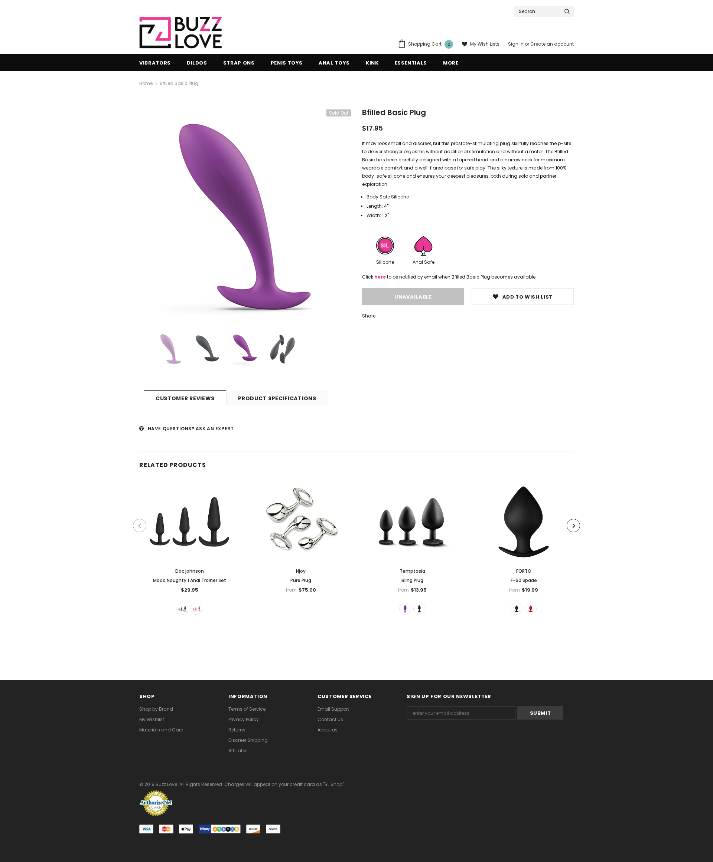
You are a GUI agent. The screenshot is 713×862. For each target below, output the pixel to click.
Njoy (301, 571)
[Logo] (180, 33)
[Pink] (196, 608)
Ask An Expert (215, 428)
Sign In (516, 44)
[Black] (182, 608)
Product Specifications (277, 398)
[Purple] (405, 608)
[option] (245, 215)
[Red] (530, 608)
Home (146, 83)
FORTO (523, 571)
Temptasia (412, 571)
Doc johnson (189, 571)
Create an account (552, 44)
